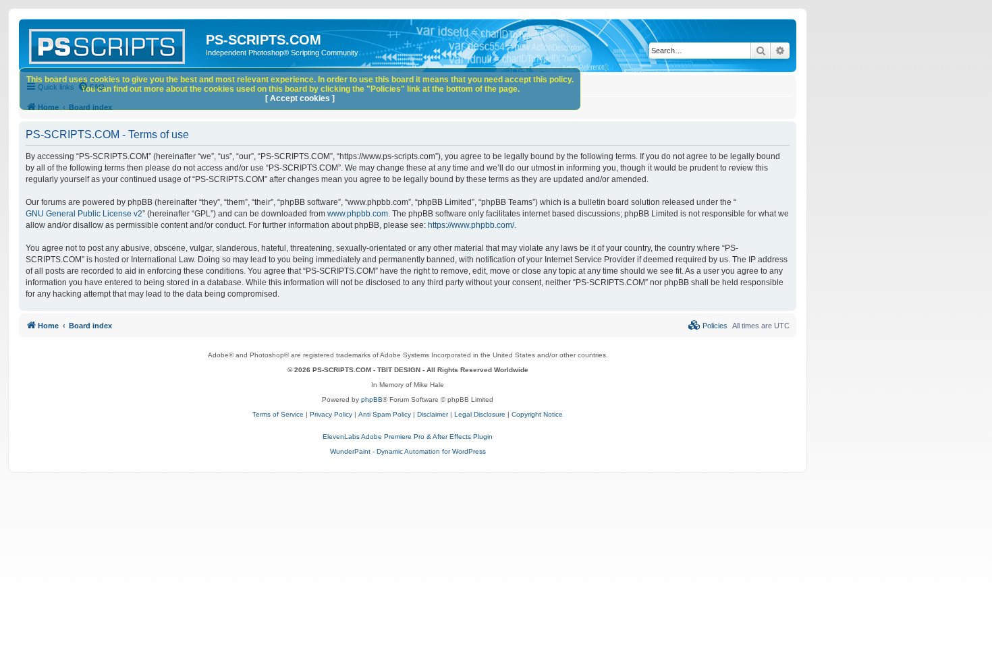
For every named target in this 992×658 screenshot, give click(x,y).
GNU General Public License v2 (84, 213)
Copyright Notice (537, 414)
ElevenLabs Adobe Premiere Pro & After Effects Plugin (408, 436)
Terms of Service (278, 414)
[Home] (114, 43)
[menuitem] (707, 326)
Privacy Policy (331, 414)
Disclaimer (432, 414)
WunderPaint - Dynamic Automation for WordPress (408, 451)
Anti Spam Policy (384, 414)
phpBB (372, 399)
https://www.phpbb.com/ (471, 225)
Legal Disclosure (479, 414)
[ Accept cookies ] (300, 98)
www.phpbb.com (357, 213)
